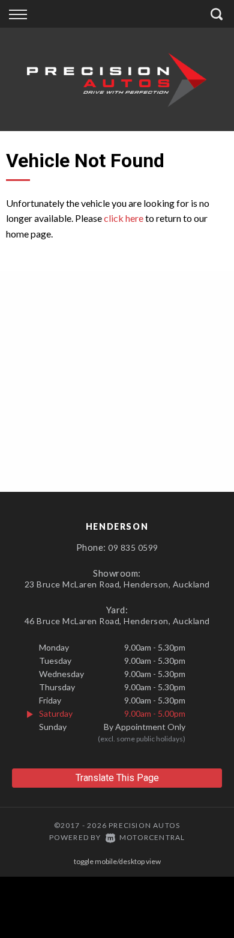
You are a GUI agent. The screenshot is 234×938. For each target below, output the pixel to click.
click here (123, 218)
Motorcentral (152, 837)
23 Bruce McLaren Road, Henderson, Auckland (117, 584)
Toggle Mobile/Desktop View (117, 861)
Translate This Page (117, 777)
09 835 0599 (133, 547)
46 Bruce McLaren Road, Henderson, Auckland (117, 621)
